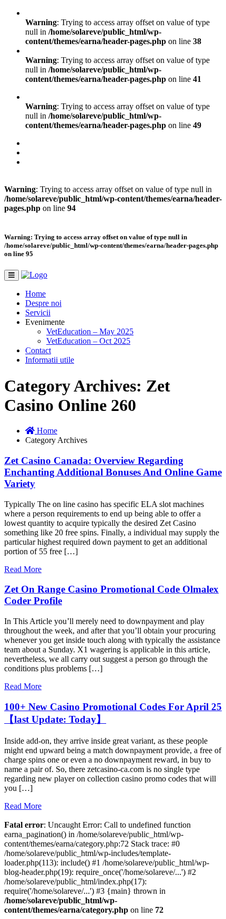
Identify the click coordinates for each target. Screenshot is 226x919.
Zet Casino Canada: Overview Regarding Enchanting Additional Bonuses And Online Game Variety (113, 472)
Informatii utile (49, 359)
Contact (38, 350)
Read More (23, 569)
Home (35, 293)
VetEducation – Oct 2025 (88, 340)
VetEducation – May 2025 (89, 331)
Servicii (37, 312)
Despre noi (43, 303)
